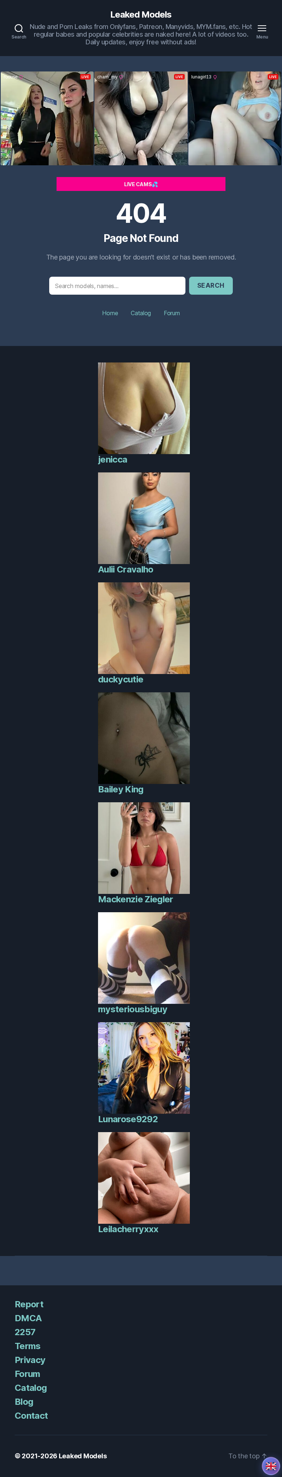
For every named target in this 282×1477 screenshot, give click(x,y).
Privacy (30, 1360)
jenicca (112, 459)
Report (29, 1304)
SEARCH (211, 285)
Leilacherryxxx (128, 1229)
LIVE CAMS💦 (141, 184)
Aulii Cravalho (125, 569)
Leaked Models (140, 14)
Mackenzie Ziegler (135, 899)
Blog (24, 1401)
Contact (31, 1415)
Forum (172, 313)
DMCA (28, 1318)
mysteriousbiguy (132, 1009)
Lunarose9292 (128, 1119)
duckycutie (120, 679)
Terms (28, 1346)
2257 (25, 1332)
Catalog (141, 313)
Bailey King (121, 789)
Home (110, 313)
